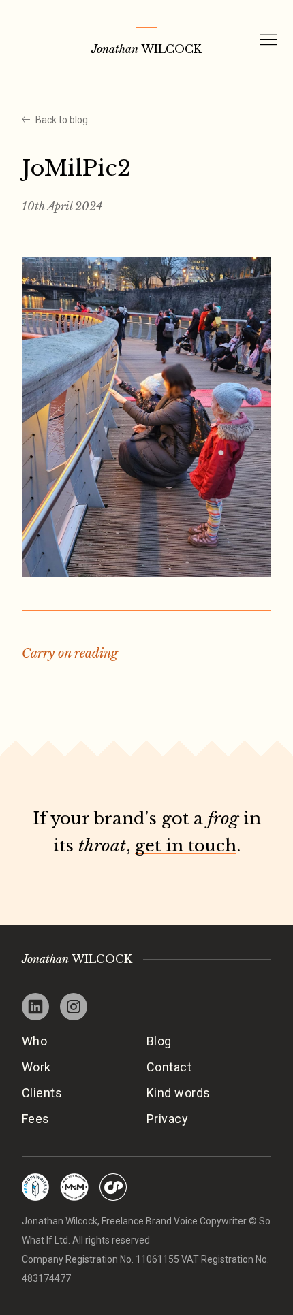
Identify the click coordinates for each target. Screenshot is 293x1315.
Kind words (178, 1093)
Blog (159, 1041)
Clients (42, 1093)
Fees (36, 1118)
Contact (168, 1067)
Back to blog (61, 119)
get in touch (185, 846)
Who (34, 1041)
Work (36, 1067)
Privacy (167, 1118)
